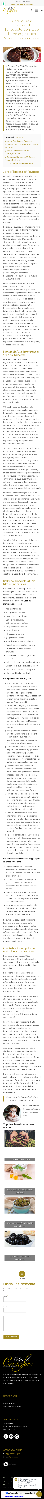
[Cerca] (31, 10)
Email (5, 1307)
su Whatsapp (12, 1464)
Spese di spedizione (9, 1403)
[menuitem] (18, 1)
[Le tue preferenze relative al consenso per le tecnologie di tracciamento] (4, 4)
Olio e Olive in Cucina (22, 21)
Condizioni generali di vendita (12, 1406)
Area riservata (26, 1)
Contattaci (17, 1)
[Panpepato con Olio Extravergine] (22, 54)
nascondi (19, 137)
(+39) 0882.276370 (13, 1454)
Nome (5, 1296)
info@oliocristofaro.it (14, 1457)
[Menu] (35, 10)
